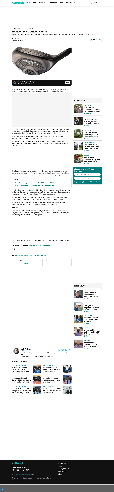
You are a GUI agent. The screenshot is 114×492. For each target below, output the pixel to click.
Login (59, 473)
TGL (85, 290)
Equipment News (89, 142)
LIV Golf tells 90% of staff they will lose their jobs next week (91, 122)
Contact (60, 466)
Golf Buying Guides (18, 365)
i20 (45, 255)
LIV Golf (86, 117)
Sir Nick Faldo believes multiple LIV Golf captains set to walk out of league (92, 332)
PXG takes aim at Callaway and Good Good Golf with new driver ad (91, 147)
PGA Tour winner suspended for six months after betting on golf (91, 134)
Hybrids (37, 255)
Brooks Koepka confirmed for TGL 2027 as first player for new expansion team (91, 294)
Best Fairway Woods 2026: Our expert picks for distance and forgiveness (51, 380)
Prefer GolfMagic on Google (26, 82)
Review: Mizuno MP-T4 (21, 264)
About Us (60, 465)
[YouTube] (27, 470)
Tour (34, 2)
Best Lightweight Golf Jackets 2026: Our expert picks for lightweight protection (52, 369)
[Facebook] (13, 470)
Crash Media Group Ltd (22, 475)
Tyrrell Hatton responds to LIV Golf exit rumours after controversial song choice (92, 159)
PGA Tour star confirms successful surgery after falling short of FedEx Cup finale (92, 109)
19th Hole (70, 2)
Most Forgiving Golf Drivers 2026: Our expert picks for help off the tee (21, 380)
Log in (95, 3)
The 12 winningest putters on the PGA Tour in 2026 (34, 183)
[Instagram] (18, 470)
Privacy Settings (62, 471)
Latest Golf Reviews (25, 28)
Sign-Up (60, 474)
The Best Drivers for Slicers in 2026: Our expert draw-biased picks (21, 369)
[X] (23, 470)
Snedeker (32, 255)
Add (67, 82)
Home (14, 28)
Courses (53, 2)
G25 (42, 255)
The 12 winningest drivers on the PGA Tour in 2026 (34, 185)
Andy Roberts (26, 349)
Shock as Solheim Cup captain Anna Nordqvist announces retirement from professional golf (91, 319)
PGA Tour (87, 105)
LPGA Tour (87, 315)
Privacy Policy (79, 182)
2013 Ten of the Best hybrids (39, 245)
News (28, 2)
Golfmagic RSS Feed (63, 468)
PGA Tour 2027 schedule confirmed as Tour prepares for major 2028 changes (91, 307)
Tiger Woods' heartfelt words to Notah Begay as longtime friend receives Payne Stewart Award (90, 344)
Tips (61, 2)
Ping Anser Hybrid (22, 255)
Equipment (43, 2)
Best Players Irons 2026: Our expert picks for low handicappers (51, 391)
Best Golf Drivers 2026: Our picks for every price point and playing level (21, 391)
